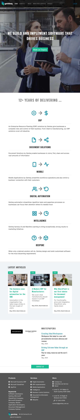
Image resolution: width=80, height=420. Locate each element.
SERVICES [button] (22, 4)
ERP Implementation (38, 384)
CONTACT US (40, 366)
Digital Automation (38, 382)
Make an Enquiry (40, 49)
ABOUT (30, 4)
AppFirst (13, 387)
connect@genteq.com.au (60, 403)
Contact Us (58, 382)
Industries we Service (61, 384)
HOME (17, 4)
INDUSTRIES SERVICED (39, 4)
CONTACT (50, 4)
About (56, 386)
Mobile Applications (38, 387)
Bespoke (35, 399)
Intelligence (36, 390)
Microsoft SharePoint (17, 384)
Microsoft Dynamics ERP (18, 382)
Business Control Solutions (40, 392)
